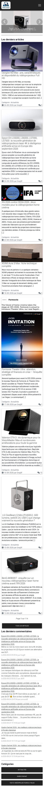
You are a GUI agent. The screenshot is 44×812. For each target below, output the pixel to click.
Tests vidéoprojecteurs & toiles (22, 783)
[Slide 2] (11, 30)
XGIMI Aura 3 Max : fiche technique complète (19, 264)
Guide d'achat (22, 776)
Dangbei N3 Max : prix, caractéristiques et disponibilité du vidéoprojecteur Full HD (21, 75)
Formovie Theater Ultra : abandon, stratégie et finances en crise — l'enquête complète (22, 372)
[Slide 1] (9, 30)
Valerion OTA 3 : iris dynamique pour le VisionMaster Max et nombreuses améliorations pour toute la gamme (21, 440)
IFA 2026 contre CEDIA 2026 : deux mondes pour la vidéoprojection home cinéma (20, 205)
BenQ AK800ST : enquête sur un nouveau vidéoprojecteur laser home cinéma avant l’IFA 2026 (20, 581)
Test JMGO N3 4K (22, 28)
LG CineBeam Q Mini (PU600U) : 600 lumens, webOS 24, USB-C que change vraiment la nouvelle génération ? (21, 518)
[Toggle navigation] (40, 5)
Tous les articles (22, 626)
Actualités (22, 770)
